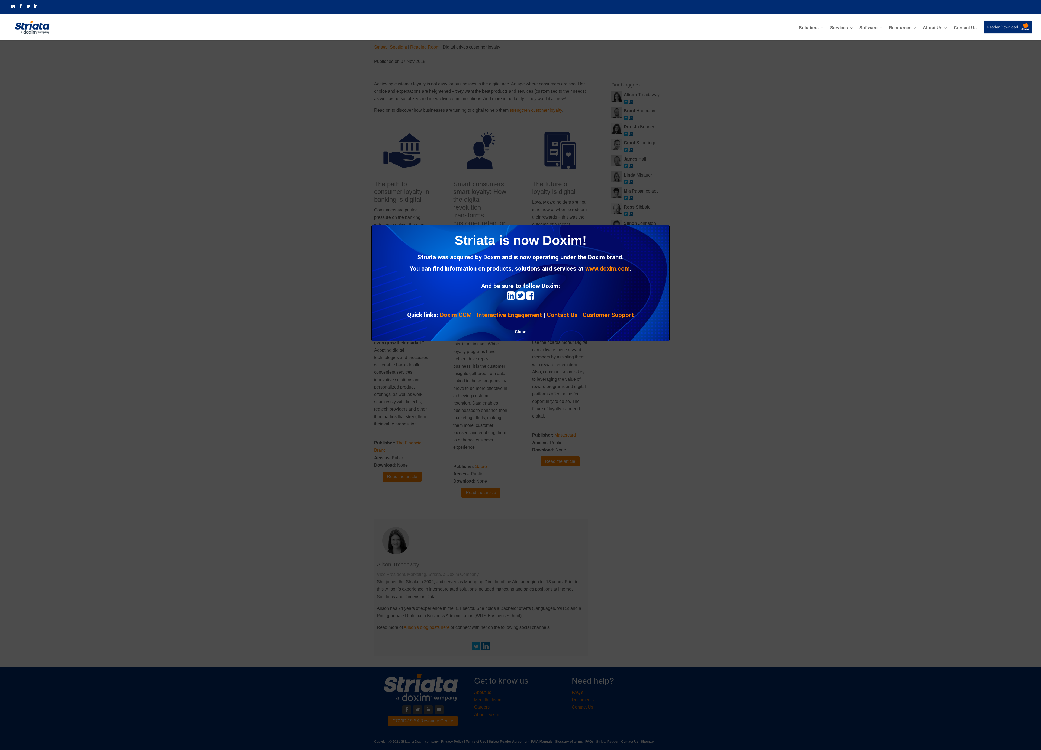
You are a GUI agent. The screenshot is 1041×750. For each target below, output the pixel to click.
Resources (900, 28)
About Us (932, 28)
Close (520, 331)
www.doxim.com (607, 268)
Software (868, 28)
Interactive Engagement (509, 314)
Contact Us (965, 28)
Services (839, 28)
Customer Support (608, 314)
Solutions (809, 28)
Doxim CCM (456, 314)
